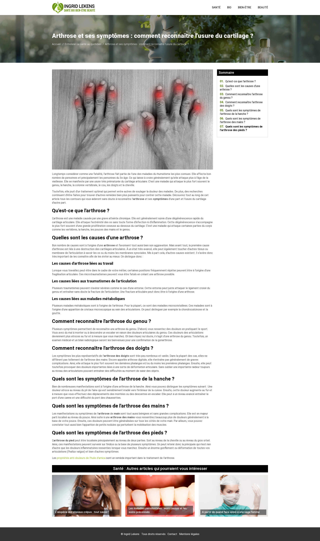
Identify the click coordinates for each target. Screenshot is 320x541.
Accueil (56, 44)
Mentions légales (189, 534)
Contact (172, 534)
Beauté (263, 7)
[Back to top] (311, 532)
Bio (229, 7)
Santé (216, 7)
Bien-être (244, 7)
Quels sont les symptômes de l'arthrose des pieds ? (241, 128)
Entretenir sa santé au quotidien (83, 44)
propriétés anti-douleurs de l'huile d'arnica (81, 458)
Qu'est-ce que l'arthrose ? (238, 81)
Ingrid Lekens (131, 534)
